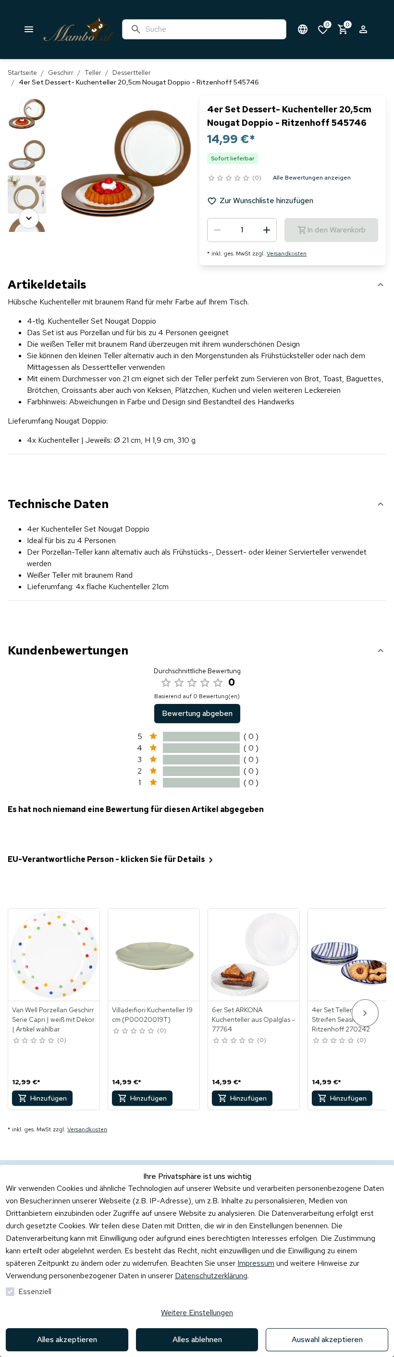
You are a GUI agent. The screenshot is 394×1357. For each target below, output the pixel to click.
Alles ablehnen (197, 1339)
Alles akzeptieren (67, 1339)
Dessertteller (131, 72)
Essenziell (34, 1291)
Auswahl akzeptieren (327, 1339)
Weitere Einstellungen (197, 1313)
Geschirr (61, 72)
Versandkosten (287, 253)
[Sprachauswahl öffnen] (302, 29)
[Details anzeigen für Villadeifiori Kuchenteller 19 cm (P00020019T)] (154, 955)
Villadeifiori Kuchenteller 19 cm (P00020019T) (152, 1015)
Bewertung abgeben (197, 713)
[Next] (28, 218)
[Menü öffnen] (28, 29)
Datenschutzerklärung (211, 1276)
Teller (93, 72)
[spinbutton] (242, 230)
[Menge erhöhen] (266, 230)
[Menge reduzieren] (217, 230)
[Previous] (28, 108)
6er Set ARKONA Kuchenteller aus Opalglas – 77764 (254, 1019)
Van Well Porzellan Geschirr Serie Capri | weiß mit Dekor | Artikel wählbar (53, 1019)
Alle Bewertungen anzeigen (312, 178)
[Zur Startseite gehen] (78, 29)
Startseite (22, 72)
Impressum (255, 1263)
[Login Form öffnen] (363, 29)
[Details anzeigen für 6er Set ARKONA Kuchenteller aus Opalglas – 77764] (254, 955)
